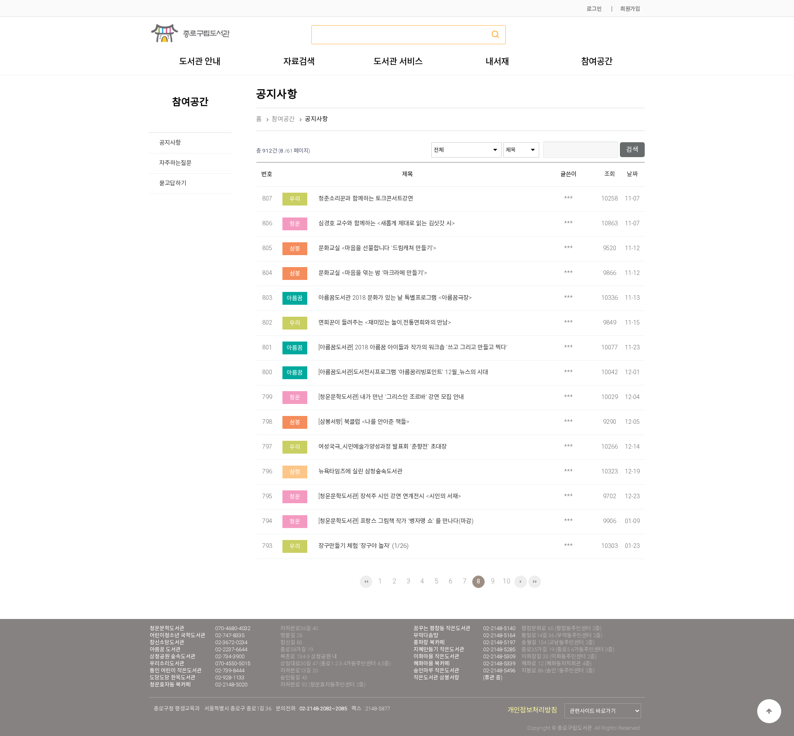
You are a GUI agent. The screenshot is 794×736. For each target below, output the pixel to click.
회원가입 (630, 9)
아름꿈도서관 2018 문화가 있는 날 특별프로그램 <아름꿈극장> (395, 297)
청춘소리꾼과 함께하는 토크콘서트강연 (365, 198)
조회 (609, 174)
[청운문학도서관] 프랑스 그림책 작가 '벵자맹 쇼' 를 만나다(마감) (396, 521)
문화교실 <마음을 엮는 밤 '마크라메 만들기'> (372, 273)
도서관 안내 (199, 61)
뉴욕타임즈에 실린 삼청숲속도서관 (360, 471)
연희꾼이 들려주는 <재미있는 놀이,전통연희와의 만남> (384, 322)
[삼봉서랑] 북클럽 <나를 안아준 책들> (363, 421)
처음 (366, 582)
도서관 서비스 (398, 61)
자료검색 (299, 61)
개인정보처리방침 (532, 710)
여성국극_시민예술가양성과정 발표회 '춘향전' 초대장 (382, 446)
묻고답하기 (172, 183)
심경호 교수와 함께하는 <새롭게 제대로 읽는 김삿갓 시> (386, 223)
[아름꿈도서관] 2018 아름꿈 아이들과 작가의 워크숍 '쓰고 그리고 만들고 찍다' (412, 347)
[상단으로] (769, 711)
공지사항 (170, 142)
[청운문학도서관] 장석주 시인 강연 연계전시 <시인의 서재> (389, 496)
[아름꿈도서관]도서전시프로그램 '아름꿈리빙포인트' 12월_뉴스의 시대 (403, 372)
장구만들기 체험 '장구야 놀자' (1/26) (363, 546)
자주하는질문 (175, 163)
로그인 (594, 9)
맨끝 (535, 582)
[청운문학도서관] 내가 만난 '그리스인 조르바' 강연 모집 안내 (391, 397)
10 (506, 581)
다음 (520, 582)
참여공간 (596, 61)
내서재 (497, 61)
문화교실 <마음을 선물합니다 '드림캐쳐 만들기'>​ (377, 248)
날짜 (632, 174)
